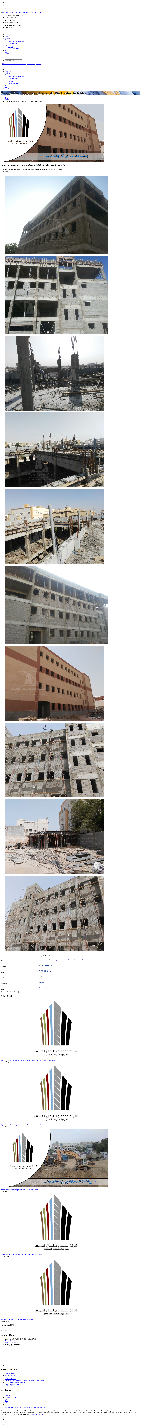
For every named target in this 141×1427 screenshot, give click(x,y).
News (6, 50)
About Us (8, 36)
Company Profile (6, 1329)
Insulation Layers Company (16, 41)
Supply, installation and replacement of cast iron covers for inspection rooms (24, 1125)
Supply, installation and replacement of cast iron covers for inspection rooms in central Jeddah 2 (29, 1060)
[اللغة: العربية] (5, 9)
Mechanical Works (10, 1379)
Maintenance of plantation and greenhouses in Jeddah (17, 1319)
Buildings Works (10, 1375)
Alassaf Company (37, 1414)
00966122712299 (10, 1341)
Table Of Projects (13, 48)
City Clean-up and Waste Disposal (15, 1382)
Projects (7, 45)
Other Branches (13, 43)
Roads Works (9, 1377)
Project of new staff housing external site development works (19, 1190)
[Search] (19, 992)
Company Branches (11, 40)
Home (6, 98)
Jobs (6, 52)
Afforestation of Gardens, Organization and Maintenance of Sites (24, 1380)
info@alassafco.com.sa (12, 1342)
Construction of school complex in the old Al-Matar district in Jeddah (21, 1254)
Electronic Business (10, 1386)
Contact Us (8, 54)
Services (7, 38)
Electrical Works (10, 1373)
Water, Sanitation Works (12, 1384)
